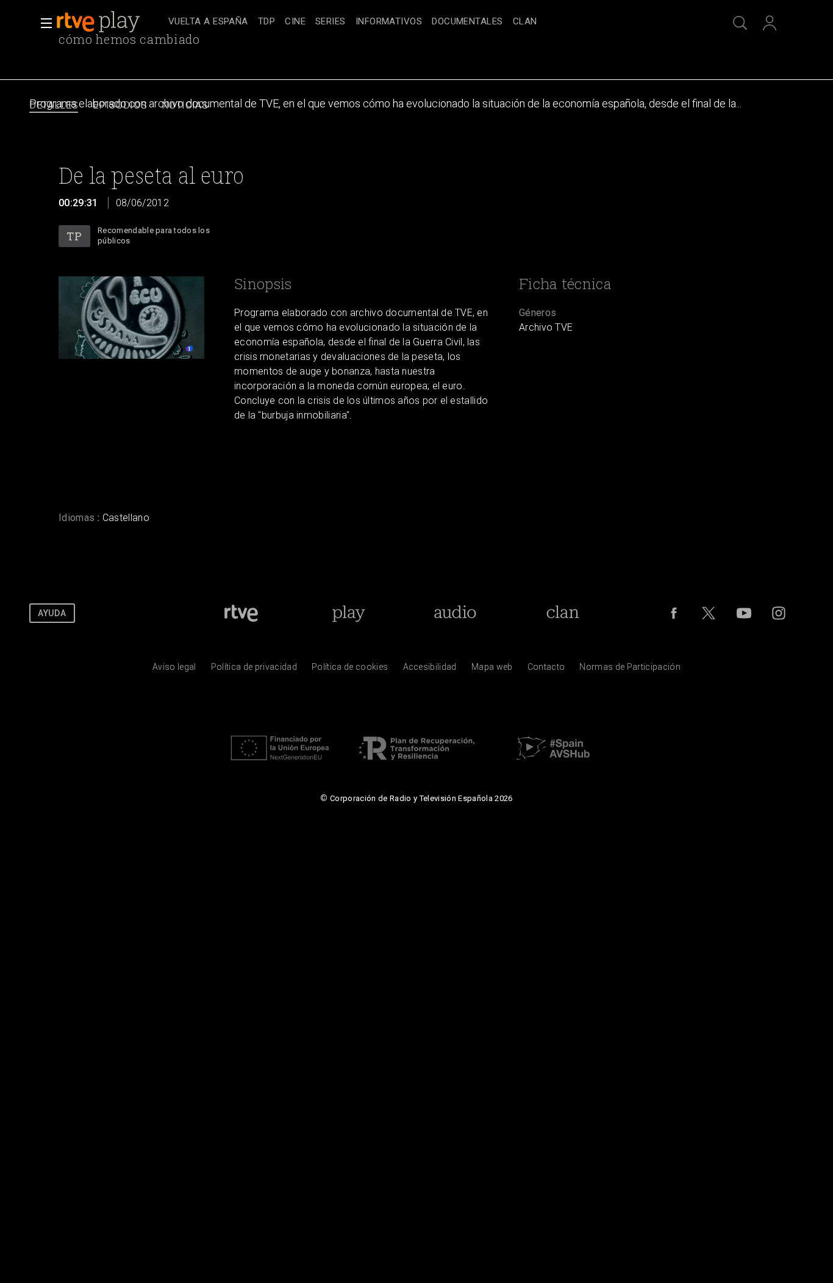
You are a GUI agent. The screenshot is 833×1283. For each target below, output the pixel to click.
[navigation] (429, 22)
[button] (42, 23)
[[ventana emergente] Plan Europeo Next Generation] (280, 763)
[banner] (109, 22)
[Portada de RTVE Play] (99, 22)
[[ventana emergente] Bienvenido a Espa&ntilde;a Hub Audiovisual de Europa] (553, 763)
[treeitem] (208, 22)
